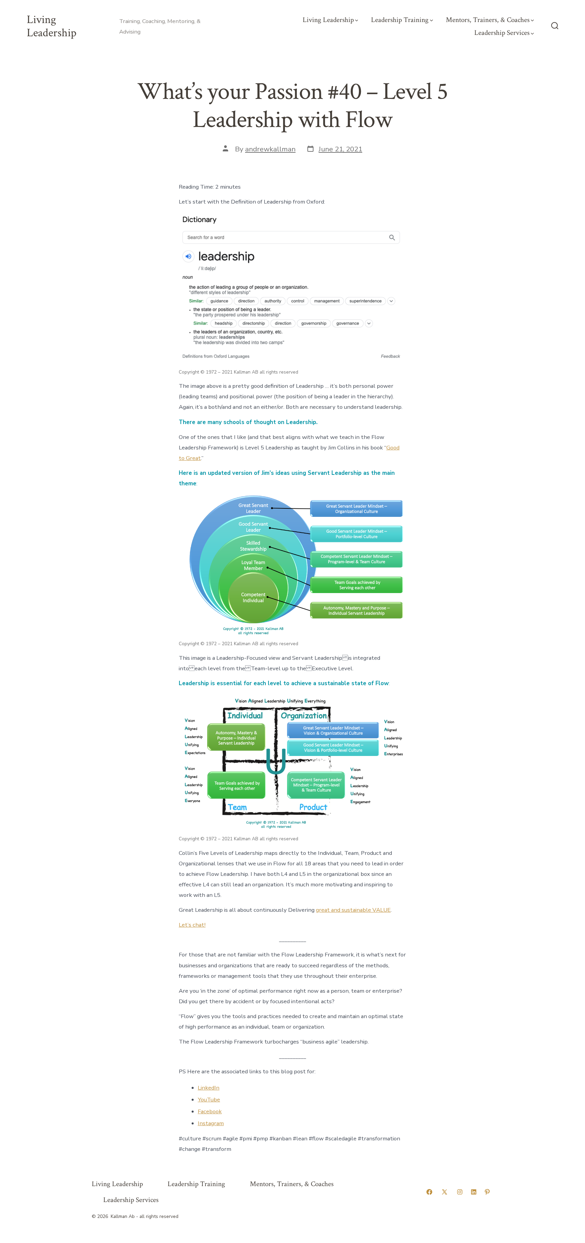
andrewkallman (270, 149)
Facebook (210, 1111)
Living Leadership (328, 19)
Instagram (211, 1123)
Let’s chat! (192, 925)
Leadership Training (400, 19)
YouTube (209, 1099)
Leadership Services (501, 32)
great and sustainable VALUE (353, 910)
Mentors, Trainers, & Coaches (487, 19)
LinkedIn (208, 1088)
